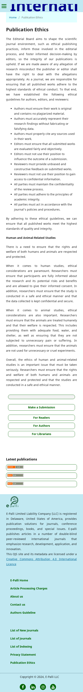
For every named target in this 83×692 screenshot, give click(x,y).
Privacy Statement (23, 654)
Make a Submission (41, 407)
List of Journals (20, 638)
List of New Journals (24, 630)
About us (16, 596)
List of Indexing (21, 646)
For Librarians (41, 434)
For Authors (41, 426)
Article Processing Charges (28, 588)
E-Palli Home (19, 580)
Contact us (17, 604)
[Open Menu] (4, 6)
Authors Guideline (22, 612)
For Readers (41, 417)
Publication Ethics (22, 663)
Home (13, 17)
